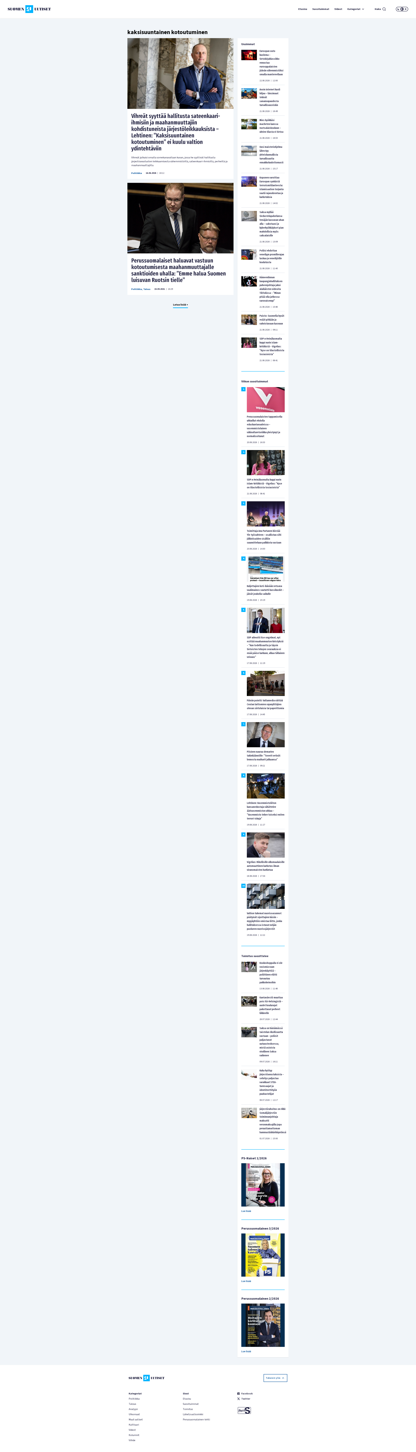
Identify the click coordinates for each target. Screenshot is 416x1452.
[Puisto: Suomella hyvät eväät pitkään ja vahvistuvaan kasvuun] (249, 322)
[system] (402, 9)
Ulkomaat (134, 1414)
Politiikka (136, 173)
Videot (338, 9)
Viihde (132, 1440)
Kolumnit (134, 1435)
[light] (405, 9)
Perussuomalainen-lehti (196, 1419)
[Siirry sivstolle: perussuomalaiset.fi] (262, 1410)
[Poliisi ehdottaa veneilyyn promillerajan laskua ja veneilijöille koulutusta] (249, 259)
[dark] (398, 9)
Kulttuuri (134, 1425)
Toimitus (188, 1409)
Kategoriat (353, 9)
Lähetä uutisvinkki (193, 1414)
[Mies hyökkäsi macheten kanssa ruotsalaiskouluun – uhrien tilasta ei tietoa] (249, 129)
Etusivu (302, 9)
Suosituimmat (320, 9)
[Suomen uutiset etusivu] (41, 9)
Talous (146, 289)
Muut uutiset (136, 1419)
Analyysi (133, 1409)
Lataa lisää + (180, 304)
